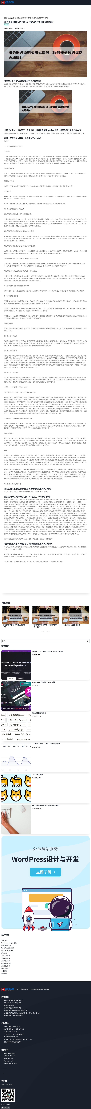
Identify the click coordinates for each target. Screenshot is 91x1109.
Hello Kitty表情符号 (37, 774)
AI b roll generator (9, 1053)
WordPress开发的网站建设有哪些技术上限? (18, 1039)
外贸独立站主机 (6, 963)
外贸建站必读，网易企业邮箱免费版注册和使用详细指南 (22, 1013)
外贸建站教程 (5, 958)
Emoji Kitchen (8, 1058)
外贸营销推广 (5, 968)
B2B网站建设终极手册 (11, 1036)
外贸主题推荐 (5, 956)
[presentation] (15, 615)
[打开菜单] (88, 2)
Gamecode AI (8, 1061)
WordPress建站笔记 (7, 948)
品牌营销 (4, 953)
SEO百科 (7, 24)
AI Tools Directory (9, 1056)
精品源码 (4, 973)
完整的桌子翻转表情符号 (39, 713)
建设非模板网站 (9, 1005)
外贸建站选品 (5, 961)
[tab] (43, 631)
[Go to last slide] (5, 618)
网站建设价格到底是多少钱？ (13, 1000)
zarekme (10, 28)
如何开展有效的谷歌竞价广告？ (14, 1029)
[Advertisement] (45, 578)
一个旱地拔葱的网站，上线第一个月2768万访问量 (46, 743)
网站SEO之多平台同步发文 (13, 1002)
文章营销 (4, 971)
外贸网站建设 (5, 966)
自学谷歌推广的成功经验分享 (13, 1015)
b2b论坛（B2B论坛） (72, 625)
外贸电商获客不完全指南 (12, 1026)
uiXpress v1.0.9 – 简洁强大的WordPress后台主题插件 (47, 651)
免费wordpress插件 (7, 950)
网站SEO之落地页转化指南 (13, 1042)
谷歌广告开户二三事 (10, 1031)
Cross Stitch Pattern (10, 1063)
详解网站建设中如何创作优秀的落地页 (16, 1010)
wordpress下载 (6, 945)
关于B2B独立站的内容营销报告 (14, 1034)
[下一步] (86, 618)
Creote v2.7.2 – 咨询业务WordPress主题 (43, 682)
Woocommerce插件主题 (9, 943)
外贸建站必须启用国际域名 (12, 1008)
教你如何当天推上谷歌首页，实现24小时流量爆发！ (46, 805)
